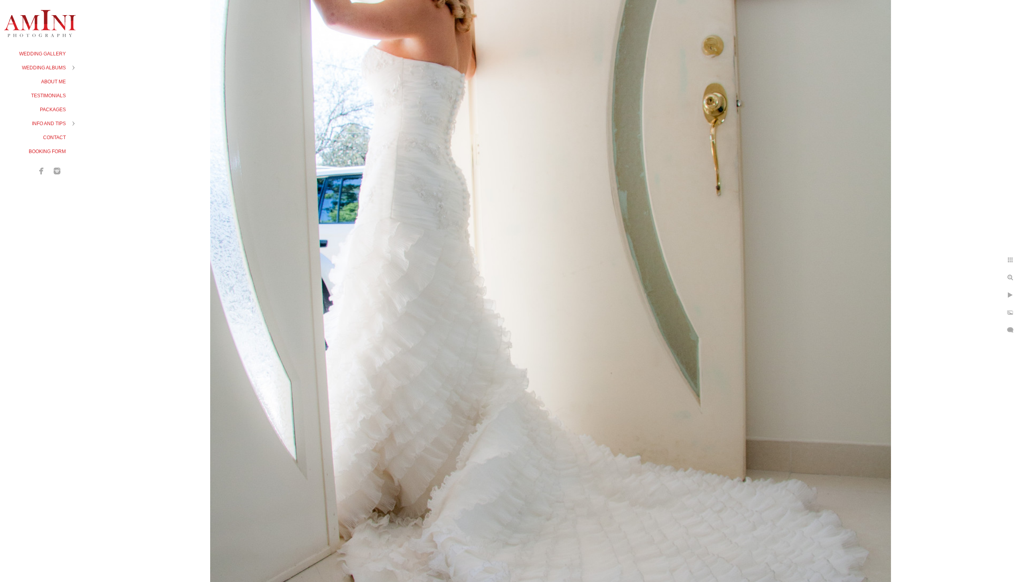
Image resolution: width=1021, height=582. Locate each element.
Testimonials (48, 95)
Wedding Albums (44, 68)
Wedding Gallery (42, 54)
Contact (54, 137)
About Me (53, 82)
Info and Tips (49, 123)
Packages (53, 109)
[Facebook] (41, 171)
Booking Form (47, 151)
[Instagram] (57, 171)
